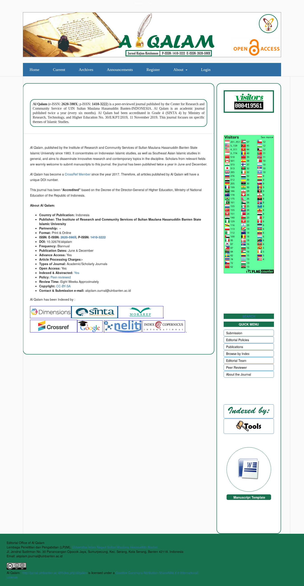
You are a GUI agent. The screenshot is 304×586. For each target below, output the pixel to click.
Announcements (120, 69)
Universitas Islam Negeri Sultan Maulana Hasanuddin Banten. (115, 547)
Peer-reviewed (61, 277)
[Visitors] (249, 101)
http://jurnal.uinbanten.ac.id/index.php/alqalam (54, 572)
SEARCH (248, 316)
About (178, 69)
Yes (76, 272)
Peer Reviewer (236, 367)
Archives (86, 69)
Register (153, 69)
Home (34, 69)
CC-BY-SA (63, 286)
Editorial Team (236, 360)
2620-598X (68, 237)
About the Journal (238, 374)
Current (59, 69)
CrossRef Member (78, 174)
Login (206, 69)
